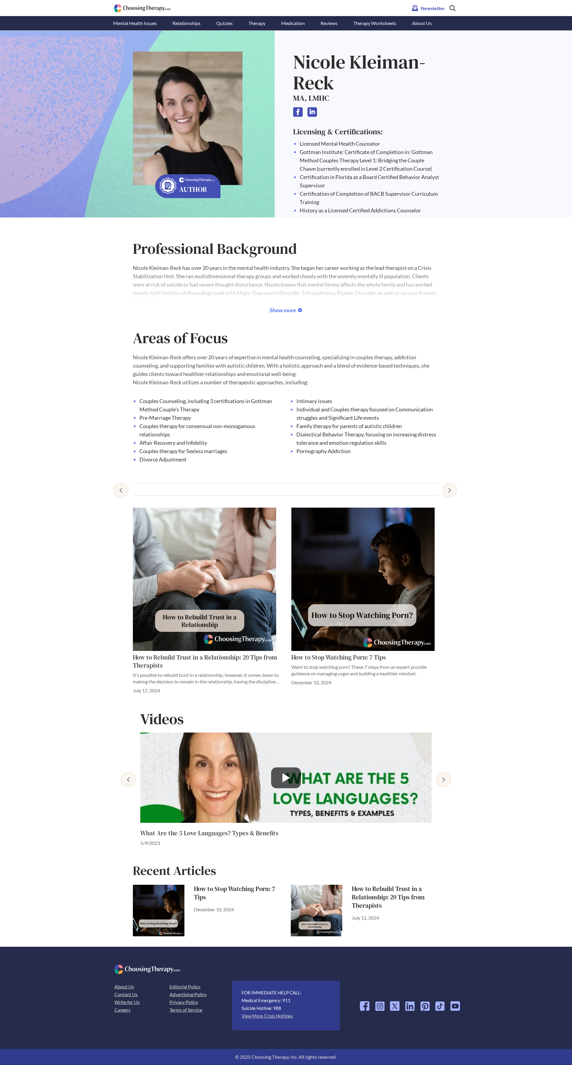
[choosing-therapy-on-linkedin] (410, 1004)
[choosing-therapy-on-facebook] (364, 1004)
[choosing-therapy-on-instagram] (380, 1004)
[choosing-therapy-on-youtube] (455, 1004)
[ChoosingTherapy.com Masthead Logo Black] (142, 7)
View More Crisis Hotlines (267, 1016)
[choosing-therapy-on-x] (395, 1004)
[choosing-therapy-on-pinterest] (425, 1004)
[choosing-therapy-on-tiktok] (440, 1004)
